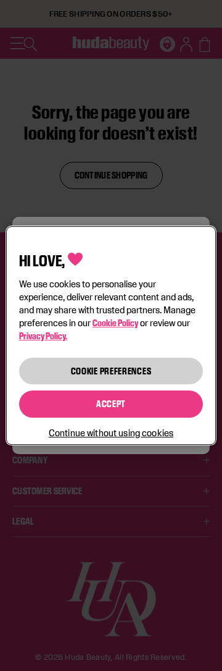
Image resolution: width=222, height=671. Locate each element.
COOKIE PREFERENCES (111, 371)
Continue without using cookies (111, 433)
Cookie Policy (115, 323)
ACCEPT (111, 404)
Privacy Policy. (43, 336)
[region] (111, 335)
